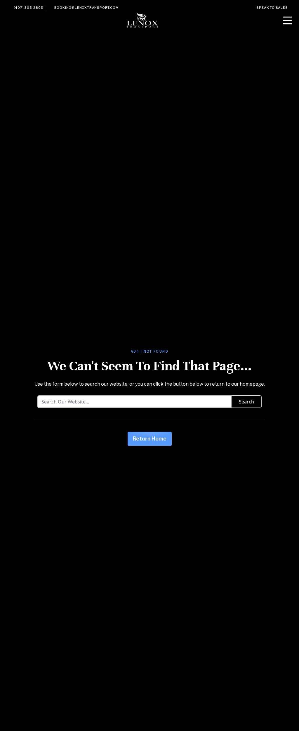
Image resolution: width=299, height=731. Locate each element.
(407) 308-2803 (28, 8)
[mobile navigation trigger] (287, 20)
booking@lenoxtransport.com (86, 8)
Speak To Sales (272, 8)
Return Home (149, 439)
